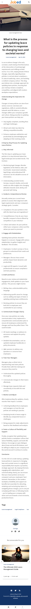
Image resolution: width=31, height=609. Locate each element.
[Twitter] (15, 607)
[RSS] (19, 590)
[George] (15, 521)
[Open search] (29, 2)
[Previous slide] (2, 561)
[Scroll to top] (22, 607)
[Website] (12, 531)
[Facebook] (8, 607)
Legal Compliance (19, 509)
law (28, 509)
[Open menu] (2, 2)
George (15, 528)
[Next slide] (29, 561)
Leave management (11, 57)
